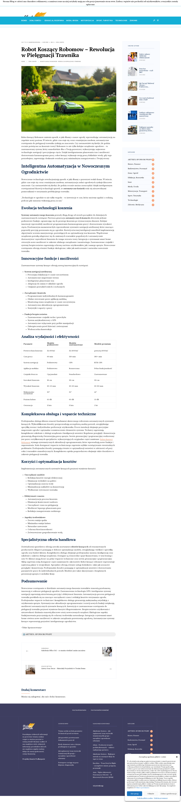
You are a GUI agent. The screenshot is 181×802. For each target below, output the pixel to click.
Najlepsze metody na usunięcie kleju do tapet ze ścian (104, 756)
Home (23, 61)
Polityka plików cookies (145, 798)
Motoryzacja (87, 20)
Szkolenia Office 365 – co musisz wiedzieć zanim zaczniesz (63, 650)
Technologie (121, 20)
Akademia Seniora (34, 42)
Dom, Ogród (35, 20)
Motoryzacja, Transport (137, 191)
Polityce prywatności (142, 787)
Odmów (150, 794)
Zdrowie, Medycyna (136, 205)
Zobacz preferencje (169, 794)
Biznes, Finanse (134, 164)
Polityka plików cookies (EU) (100, 710)
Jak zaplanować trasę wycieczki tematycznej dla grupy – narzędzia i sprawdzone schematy (103, 736)
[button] (177, 757)
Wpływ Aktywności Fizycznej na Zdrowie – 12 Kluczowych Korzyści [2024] (103, 774)
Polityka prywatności (161, 798)
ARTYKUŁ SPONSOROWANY (140, 160)
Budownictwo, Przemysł (137, 169)
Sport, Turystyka (104, 20)
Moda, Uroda (72, 20)
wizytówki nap (98, 786)
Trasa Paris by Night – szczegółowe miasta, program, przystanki (104, 765)
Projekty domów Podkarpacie (34, 759)
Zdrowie (133, 20)
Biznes (24, 20)
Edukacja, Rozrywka (54, 20)
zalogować (36, 697)
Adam (95, 745)
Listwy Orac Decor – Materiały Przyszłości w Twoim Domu (63, 668)
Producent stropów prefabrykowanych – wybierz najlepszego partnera (103, 747)
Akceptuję (135, 794)
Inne (130, 182)
